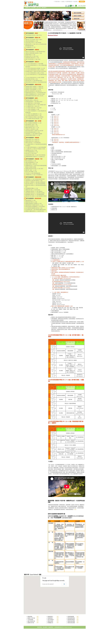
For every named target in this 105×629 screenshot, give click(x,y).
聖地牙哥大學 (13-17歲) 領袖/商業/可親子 (33, 80)
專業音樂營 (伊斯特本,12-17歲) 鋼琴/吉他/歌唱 (34, 193)
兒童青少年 (27, 7)
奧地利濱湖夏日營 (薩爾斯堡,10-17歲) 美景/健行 (35, 206)
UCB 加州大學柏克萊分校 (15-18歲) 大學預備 (34, 77)
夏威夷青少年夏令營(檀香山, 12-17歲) (33, 89)
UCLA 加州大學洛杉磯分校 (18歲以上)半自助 (34, 69)
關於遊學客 (39, 627)
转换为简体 (57, 1)
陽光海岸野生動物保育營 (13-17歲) (32, 132)
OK (64, 584)
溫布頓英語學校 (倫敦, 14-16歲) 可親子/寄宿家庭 (35, 155)
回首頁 (63, 1)
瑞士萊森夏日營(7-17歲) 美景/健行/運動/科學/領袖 (35, 209)
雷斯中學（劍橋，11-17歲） (31, 170)
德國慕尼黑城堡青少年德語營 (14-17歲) (33, 203)
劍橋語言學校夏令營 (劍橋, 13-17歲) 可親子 (34, 168)
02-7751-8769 (82, 5)
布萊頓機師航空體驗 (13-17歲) (31, 188)
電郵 (73, 5)
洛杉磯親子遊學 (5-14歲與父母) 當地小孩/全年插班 (35, 71)
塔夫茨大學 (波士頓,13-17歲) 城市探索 (33, 42)
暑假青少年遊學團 (77, 15)
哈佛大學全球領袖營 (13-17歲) (31, 41)
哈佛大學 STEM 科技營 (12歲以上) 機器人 (34, 39)
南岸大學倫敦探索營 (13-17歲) (31, 152)
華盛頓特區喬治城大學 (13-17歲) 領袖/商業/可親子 (35, 92)
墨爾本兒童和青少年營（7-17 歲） (32, 127)
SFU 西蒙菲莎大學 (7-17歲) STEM (32, 106)
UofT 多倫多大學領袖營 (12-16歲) (32, 109)
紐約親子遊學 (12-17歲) (30, 54)
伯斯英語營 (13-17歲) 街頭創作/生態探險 (33, 133)
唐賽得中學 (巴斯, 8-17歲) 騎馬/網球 (32, 189)
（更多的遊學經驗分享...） (58, 30)
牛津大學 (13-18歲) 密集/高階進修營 (32, 173)
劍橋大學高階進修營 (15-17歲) (31, 162)
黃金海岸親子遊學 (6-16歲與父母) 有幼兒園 (34, 130)
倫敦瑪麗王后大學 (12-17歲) (31, 150)
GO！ (75, 509)
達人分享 (39, 7)
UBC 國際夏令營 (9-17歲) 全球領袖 (32, 103)
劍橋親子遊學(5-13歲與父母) (31, 164)
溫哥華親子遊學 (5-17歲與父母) (31, 100)
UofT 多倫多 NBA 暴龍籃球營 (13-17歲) (33, 114)
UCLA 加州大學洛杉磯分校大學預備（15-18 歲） (35, 68)
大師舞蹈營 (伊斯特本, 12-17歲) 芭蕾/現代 (34, 191)
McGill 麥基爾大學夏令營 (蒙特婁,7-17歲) (33, 118)
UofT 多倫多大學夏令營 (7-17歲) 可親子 (33, 107)
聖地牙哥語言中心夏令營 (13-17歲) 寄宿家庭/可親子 (36, 82)
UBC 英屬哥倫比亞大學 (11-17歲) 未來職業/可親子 (35, 104)
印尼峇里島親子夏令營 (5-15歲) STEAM (33, 35)
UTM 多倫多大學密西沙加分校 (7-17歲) (33, 115)
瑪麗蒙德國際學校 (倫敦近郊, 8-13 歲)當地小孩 (35, 156)
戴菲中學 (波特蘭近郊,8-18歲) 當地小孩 (33, 91)
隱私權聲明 (45, 627)
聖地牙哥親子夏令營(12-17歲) (31, 79)
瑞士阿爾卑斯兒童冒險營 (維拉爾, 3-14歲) (33, 208)
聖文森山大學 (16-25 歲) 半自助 (31, 56)
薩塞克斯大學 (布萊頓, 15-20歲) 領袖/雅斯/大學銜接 (35, 196)
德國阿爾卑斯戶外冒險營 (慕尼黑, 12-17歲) (34, 205)
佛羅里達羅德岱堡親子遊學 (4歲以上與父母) (34, 95)
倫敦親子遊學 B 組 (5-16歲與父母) (32, 141)
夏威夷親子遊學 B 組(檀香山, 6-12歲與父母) (34, 88)
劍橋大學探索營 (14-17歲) (30, 161)
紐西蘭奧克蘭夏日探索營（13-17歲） (33, 135)
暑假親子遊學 (76, 18)
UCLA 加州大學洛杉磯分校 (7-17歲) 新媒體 (34, 63)
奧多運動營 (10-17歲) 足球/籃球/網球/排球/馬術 (35, 179)
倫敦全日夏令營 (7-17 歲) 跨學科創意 (33, 142)
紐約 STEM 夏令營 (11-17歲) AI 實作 (32, 59)
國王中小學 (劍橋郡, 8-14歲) (31, 171)
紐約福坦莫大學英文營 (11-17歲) (32, 57)
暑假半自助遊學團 (77, 12)
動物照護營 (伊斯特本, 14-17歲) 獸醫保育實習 (34, 194)
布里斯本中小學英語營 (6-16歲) (31, 129)
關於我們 (44, 7)
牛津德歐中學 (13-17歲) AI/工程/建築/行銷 (33, 174)
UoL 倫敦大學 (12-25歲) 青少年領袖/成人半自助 (35, 148)
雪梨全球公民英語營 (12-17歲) (31, 126)
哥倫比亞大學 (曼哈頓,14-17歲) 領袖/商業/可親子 (35, 51)
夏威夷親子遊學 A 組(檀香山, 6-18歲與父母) (34, 86)
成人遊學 (33, 7)
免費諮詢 (82, 1)
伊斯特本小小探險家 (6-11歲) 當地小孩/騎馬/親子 (35, 182)
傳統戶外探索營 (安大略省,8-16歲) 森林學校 (34, 117)
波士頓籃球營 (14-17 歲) (30, 47)
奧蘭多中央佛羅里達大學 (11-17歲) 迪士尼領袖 (35, 94)
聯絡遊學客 (50, 627)
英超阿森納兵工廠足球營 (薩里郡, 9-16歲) (33, 180)
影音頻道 (75, 1)
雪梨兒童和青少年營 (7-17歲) (31, 124)
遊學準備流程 (69, 1)
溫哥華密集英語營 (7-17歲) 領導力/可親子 (33, 101)
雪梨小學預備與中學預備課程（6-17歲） (33, 123)
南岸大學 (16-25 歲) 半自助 (31, 153)
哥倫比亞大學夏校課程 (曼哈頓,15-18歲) (33, 53)
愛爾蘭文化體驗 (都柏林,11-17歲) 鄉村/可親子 (34, 211)
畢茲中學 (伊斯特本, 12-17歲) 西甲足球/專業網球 (35, 183)
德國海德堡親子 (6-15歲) (30, 200)
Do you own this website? (48, 584)
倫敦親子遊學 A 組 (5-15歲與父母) (32, 139)
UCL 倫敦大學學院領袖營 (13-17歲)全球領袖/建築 (35, 147)
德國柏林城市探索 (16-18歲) (31, 202)
